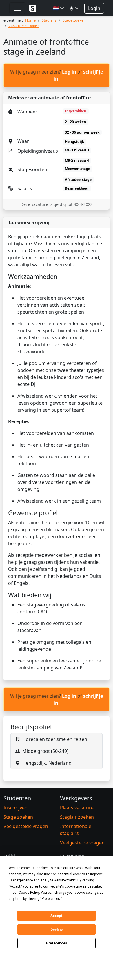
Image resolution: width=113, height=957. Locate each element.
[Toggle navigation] (17, 8)
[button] (59, 8)
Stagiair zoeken (77, 817)
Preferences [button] (51, 899)
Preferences (56, 943)
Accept (56, 916)
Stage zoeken (18, 817)
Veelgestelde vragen (25, 826)
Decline (56, 930)
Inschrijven (15, 807)
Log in (69, 72)
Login (94, 8)
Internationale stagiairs (75, 830)
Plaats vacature (77, 807)
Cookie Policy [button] (29, 892)
